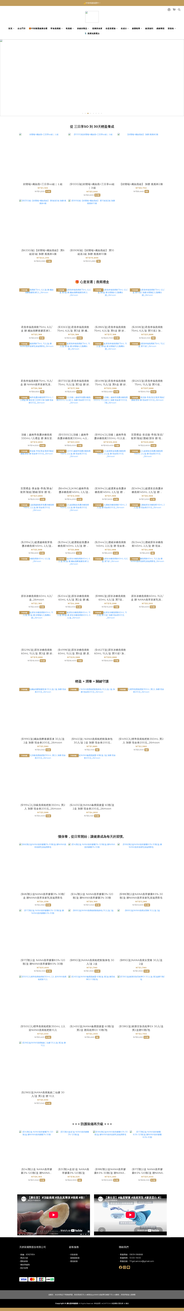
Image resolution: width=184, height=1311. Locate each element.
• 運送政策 (73, 1261)
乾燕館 (69, 28)
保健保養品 (82, 28)
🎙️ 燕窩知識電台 (92, 33)
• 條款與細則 (24, 1264)
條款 (127, 1303)
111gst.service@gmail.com (141, 1261)
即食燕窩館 (56, 28)
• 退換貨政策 (74, 1258)
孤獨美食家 (97, 28)
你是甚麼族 (111, 28)
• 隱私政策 (23, 1261)
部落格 (171, 28)
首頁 (10, 28)
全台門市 (22, 28)
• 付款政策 (73, 1254)
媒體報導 (136, 28)
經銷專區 (161, 28)
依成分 (124, 28)
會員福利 (149, 28)
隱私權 (120, 1303)
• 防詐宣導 (23, 1268)
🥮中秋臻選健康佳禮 (38, 28)
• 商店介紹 (23, 1258)
